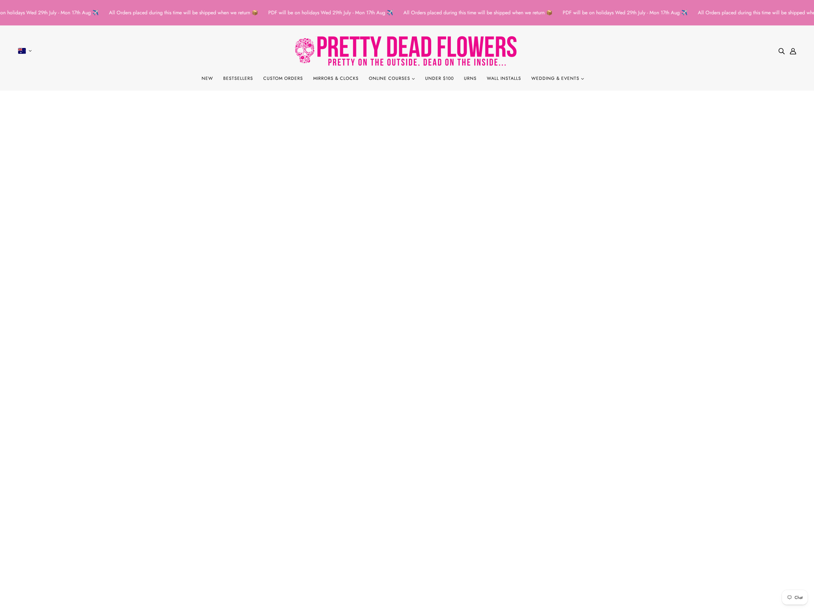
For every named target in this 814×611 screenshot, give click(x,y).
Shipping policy (37, 556)
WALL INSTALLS (504, 78)
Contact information (41, 563)
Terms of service (37, 548)
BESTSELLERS (238, 78)
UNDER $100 (439, 78)
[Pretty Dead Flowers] (407, 51)
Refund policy (35, 533)
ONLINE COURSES (390, 78)
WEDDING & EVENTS (556, 78)
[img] (781, 51)
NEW (207, 78)
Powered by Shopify (407, 588)
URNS (470, 78)
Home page (390, 173)
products (459, 173)
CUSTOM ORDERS (283, 78)
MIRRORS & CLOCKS (336, 78)
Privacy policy (35, 541)
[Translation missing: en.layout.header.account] (793, 51)
